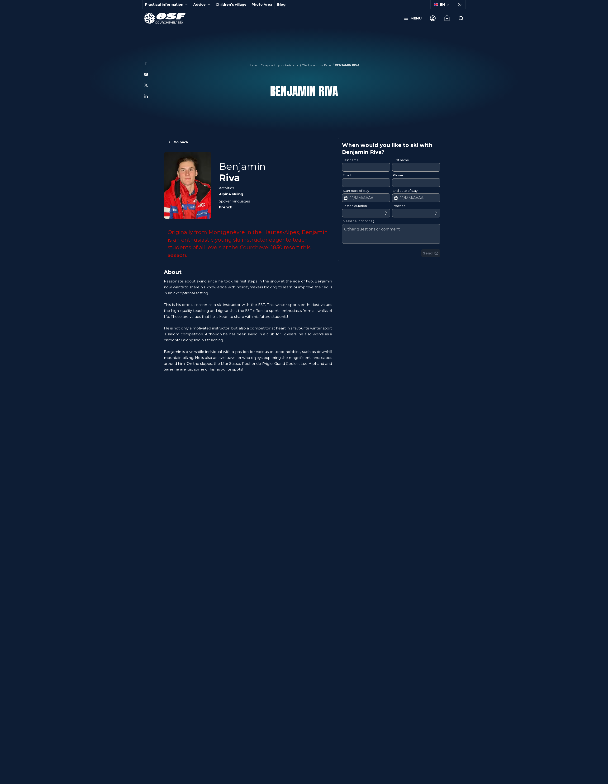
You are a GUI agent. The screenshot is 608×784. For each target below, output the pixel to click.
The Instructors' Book (316, 65)
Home (253, 65)
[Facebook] (146, 63)
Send (427, 253)
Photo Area (262, 4)
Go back (181, 142)
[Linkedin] (146, 96)
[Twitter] (146, 85)
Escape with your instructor (280, 65)
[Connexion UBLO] (4, 780)
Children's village (231, 4)
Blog (281, 4)
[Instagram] (146, 74)
